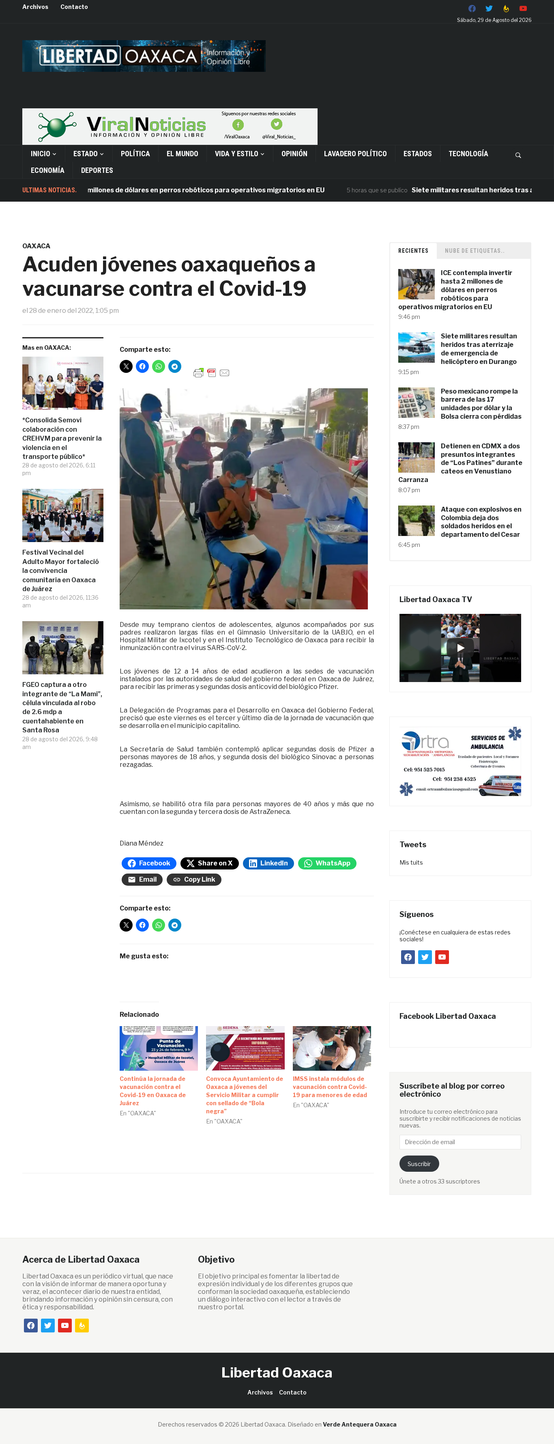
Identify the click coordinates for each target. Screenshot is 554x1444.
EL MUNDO (182, 153)
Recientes (413, 250)
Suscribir (419, 1163)
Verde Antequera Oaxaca (360, 1424)
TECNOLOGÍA (468, 153)
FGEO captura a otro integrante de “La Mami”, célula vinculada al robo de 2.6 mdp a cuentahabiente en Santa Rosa (62, 707)
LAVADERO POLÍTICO (355, 153)
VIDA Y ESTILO (236, 153)
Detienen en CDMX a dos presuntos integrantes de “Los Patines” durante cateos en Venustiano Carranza (460, 463)
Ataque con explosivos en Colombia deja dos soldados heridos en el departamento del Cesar (481, 522)
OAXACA (36, 246)
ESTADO (85, 153)
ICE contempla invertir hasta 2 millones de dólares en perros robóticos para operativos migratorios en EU (455, 289)
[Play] (460, 648)
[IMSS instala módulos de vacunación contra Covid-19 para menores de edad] (332, 1048)
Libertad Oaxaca (277, 1372)
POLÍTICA (135, 153)
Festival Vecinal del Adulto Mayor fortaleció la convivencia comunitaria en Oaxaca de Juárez (60, 571)
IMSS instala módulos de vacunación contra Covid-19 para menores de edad (330, 1086)
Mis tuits (411, 862)
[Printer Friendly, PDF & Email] (211, 372)
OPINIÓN (294, 153)
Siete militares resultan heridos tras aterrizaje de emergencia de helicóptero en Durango (479, 348)
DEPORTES (97, 170)
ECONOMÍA (47, 170)
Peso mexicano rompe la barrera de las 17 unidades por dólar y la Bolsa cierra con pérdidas (481, 403)
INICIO (40, 153)
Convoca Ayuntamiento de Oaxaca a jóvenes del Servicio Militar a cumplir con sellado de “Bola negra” (244, 1095)
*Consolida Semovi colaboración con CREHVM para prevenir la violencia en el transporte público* (62, 438)
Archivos (35, 6)
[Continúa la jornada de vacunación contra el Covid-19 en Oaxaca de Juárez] (159, 1048)
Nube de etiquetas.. (475, 250)
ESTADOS (418, 153)
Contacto (74, 6)
